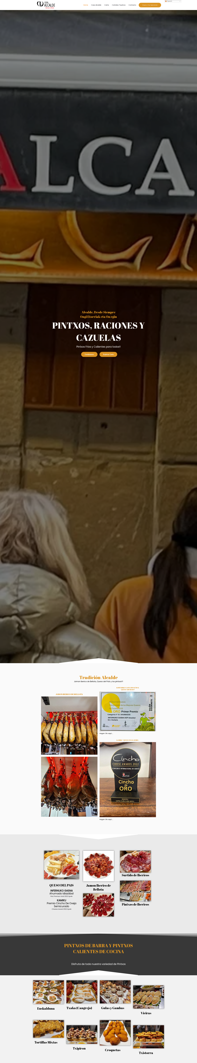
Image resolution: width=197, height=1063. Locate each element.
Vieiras (146, 1013)
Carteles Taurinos (118, 5)
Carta (106, 5)
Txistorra (146, 1053)
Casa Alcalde (96, 5)
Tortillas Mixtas (45, 1042)
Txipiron (79, 1048)
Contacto (132, 5)
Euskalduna (46, 1008)
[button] (150, 5)
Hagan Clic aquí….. (106, 733)
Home (85, 5)
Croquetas (112, 1050)
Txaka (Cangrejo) (79, 1008)
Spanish (169, 1)
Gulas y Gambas (112, 1008)
